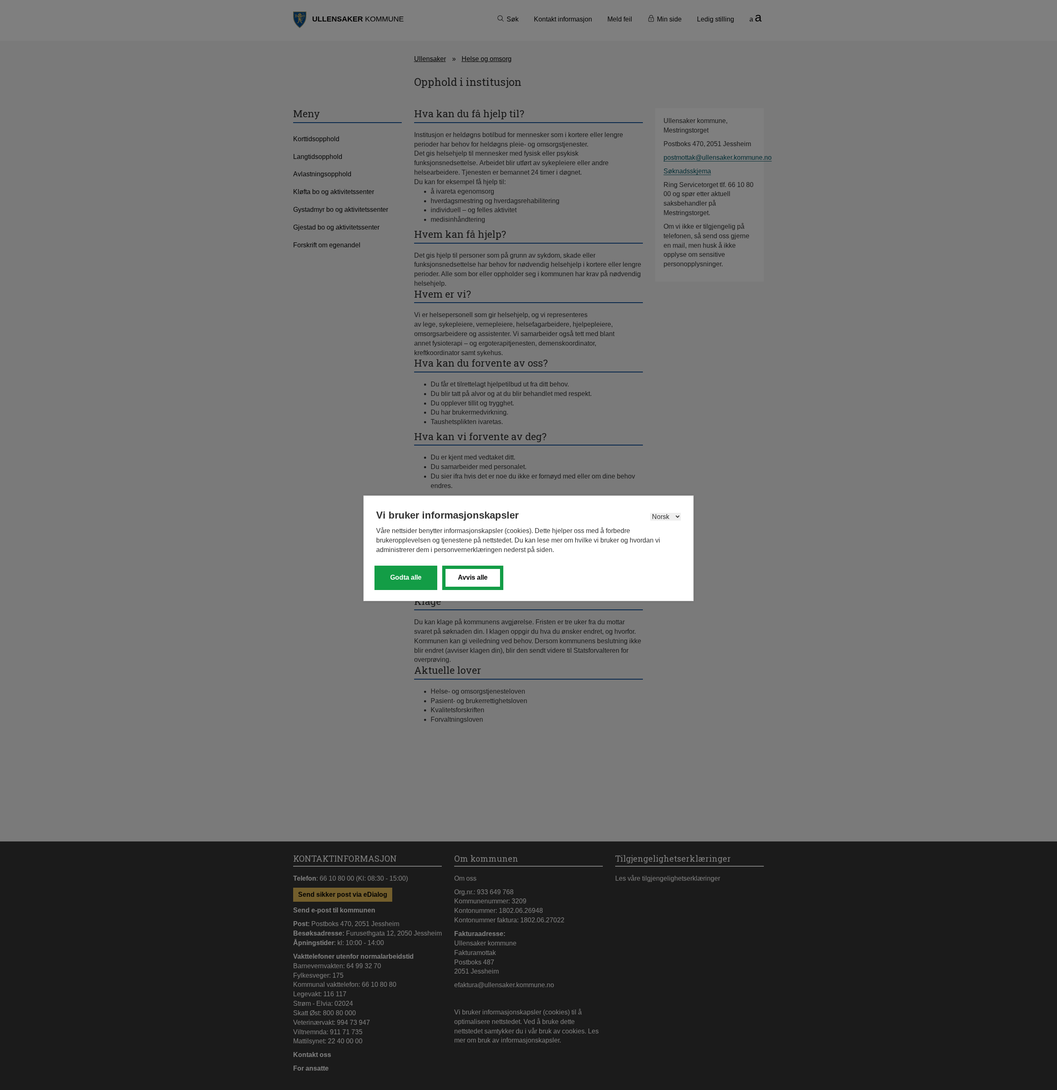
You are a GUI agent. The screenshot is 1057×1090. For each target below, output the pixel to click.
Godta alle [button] (406, 577)
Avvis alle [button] (473, 577)
